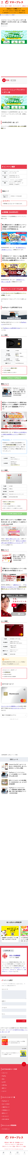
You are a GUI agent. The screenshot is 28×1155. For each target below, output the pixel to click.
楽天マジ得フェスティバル (12, 538)
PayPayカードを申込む (13, 378)
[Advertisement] (14, 60)
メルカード (11, 971)
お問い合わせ (20, 1144)
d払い (3, 1079)
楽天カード (20, 969)
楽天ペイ (4, 1088)
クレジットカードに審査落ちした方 (10, 706)
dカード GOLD (5, 1104)
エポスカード (13, 969)
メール (4, 1007)
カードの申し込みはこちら (13, 513)
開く (13, 80)
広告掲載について (19, 1142)
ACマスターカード (16, 708)
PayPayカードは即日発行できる (11, 328)
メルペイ (4, 1091)
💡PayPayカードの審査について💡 (14, 10)
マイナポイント (6, 1129)
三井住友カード (6, 1110)
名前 (3, 1001)
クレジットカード (17, 6)
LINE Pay (4, 1085)
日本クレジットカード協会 (8, 1146)
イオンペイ (4, 1073)
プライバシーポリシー (10, 1144)
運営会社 (7, 1142)
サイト (3, 1014)
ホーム (2, 6)
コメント (5, 989)
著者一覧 (12, 1142)
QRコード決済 (8, 6)
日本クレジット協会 (21, 1146)
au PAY (4, 1082)
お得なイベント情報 (13, 754)
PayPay (4, 1076)
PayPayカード (18, 967)
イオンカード (5, 1116)
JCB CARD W (5, 1119)
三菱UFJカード (17, 584)
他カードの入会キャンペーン (9, 715)
